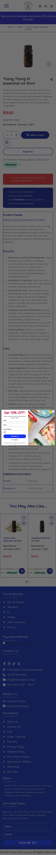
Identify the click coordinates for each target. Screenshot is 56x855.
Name (4, 420)
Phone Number (7, 429)
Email (4, 424)
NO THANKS (15, 440)
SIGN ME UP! (14, 436)
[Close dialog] (53, 411)
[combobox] (5, 432)
